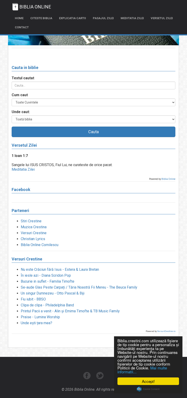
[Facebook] (87, 378)
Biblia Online (168, 179)
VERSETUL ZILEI (162, 18)
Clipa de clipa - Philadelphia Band (47, 305)
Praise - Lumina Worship (40, 317)
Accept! (148, 381)
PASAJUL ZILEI (103, 18)
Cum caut (20, 95)
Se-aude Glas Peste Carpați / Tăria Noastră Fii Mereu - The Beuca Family (79, 287)
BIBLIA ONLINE (35, 7)
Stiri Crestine (31, 221)
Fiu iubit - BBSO (33, 299)
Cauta (93, 131)
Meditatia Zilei (23, 169)
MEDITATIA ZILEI (132, 18)
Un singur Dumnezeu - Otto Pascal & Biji (52, 293)
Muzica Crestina (34, 227)
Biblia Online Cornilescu (39, 245)
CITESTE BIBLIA (41, 18)
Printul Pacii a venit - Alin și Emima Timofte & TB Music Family (70, 311)
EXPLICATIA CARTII (72, 18)
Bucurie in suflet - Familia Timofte (47, 281)
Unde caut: (21, 112)
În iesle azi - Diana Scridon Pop (46, 275)
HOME (19, 18)
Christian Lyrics (33, 239)
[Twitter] (100, 378)
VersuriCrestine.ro (166, 331)
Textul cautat (23, 78)
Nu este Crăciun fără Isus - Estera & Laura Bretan (60, 269)
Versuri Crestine (34, 233)
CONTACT (22, 27)
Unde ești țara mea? (36, 323)
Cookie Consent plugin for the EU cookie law (148, 389)
